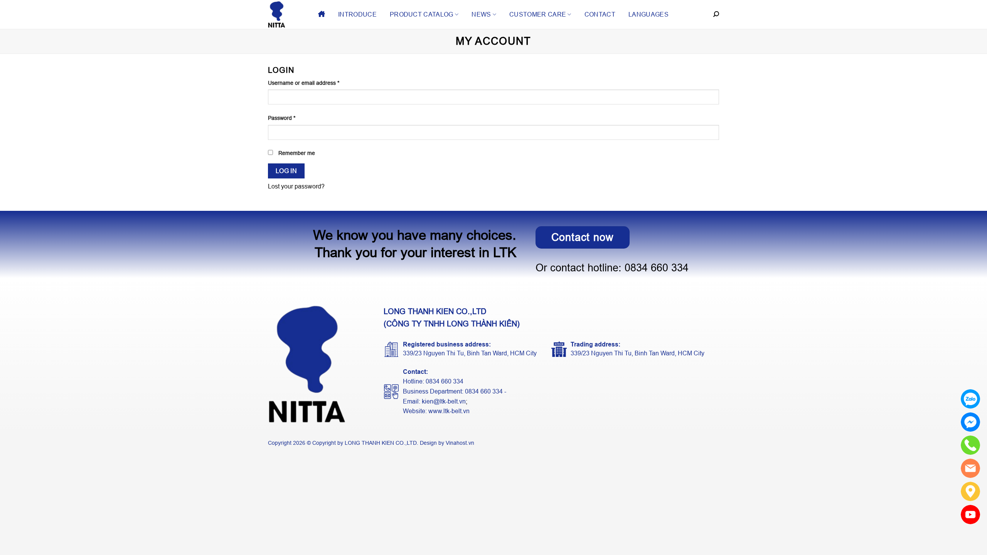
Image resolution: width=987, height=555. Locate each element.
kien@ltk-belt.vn (444, 401)
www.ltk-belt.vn (449, 411)
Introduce (357, 14)
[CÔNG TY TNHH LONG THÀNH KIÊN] (287, 14)
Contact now (582, 237)
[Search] (716, 14)
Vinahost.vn (460, 443)
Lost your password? (296, 186)
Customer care (537, 14)
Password (281, 118)
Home (321, 14)
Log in (286, 171)
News (481, 14)
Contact (599, 14)
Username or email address (303, 83)
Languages (648, 14)
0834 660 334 (657, 268)
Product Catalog (421, 14)
